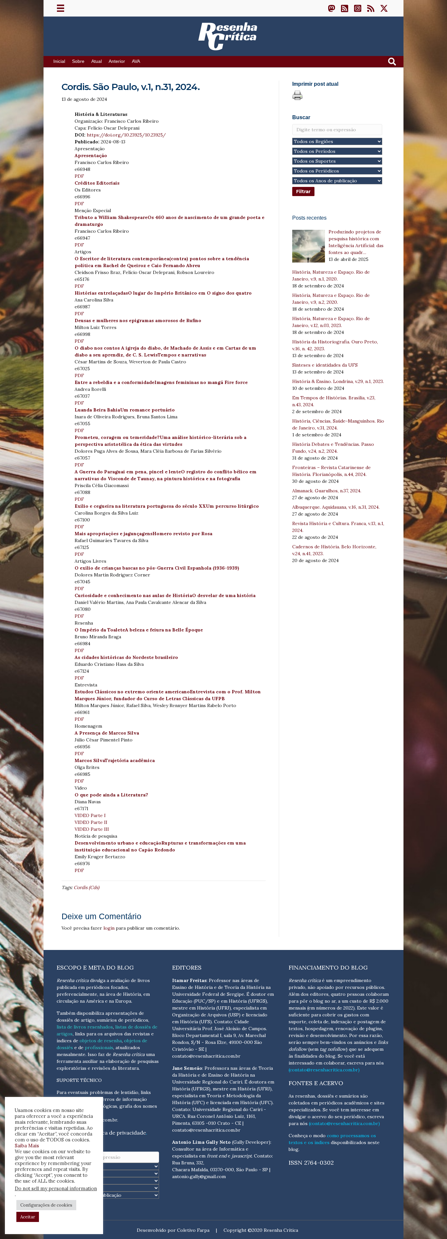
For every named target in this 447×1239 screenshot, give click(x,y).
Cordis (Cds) (86, 887)
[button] (331, 8)
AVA (136, 61)
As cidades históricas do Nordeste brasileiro (126, 657)
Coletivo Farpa (193, 1230)
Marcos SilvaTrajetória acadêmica (115, 760)
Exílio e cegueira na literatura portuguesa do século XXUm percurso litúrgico (167, 506)
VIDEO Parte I (90, 815)
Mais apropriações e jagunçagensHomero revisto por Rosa (143, 534)
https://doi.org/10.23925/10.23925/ (126, 135)
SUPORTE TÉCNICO (79, 1080)
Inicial (59, 61)
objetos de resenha (101, 1041)
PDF (79, 176)
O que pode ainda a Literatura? (111, 795)
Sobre (78, 61)
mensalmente (71, 1054)
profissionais (99, 1047)
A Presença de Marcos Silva (107, 733)
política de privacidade (117, 1132)
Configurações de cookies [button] (46, 1205)
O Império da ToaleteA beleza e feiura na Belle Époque (139, 630)
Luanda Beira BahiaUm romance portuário (125, 410)
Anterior (117, 61)
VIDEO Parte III (92, 829)
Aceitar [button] (27, 1217)
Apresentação (91, 155)
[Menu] (60, 8)
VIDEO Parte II (91, 822)
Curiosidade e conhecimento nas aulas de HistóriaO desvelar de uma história (165, 595)
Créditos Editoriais (97, 183)
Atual (96, 61)
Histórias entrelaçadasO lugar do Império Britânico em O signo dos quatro (163, 293)
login (109, 928)
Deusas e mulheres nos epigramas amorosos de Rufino (138, 320)
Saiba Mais (27, 1145)
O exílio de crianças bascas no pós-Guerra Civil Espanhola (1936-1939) (157, 568)
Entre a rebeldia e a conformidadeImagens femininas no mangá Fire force (161, 382)
